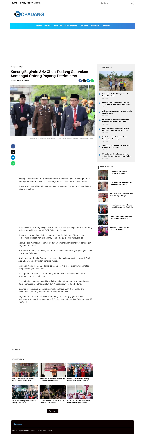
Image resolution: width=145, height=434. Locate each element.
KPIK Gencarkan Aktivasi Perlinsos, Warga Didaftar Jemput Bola (24, 379)
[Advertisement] (72, 47)
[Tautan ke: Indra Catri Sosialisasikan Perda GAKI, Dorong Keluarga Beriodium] (103, 197)
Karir (33, 431)
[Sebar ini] (80, 80)
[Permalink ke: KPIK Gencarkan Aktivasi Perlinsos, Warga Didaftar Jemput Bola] (25, 370)
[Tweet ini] (84, 80)
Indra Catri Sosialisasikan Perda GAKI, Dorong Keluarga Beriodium (52, 379)
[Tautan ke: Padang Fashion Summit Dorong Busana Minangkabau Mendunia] (103, 209)
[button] (132, 3)
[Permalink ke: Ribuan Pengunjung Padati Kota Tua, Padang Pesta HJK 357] (25, 392)
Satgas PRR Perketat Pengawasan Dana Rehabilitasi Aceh (116, 95)
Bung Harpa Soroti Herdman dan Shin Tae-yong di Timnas (121, 183)
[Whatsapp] (92, 80)
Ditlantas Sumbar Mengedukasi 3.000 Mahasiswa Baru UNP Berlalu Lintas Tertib (115, 129)
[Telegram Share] (88, 80)
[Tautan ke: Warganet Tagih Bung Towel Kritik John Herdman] (103, 231)
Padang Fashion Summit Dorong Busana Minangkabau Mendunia (78, 379)
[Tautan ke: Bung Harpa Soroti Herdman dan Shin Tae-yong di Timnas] (103, 186)
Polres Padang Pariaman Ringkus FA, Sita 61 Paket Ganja (117, 112)
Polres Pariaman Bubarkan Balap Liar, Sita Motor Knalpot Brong (52, 401)
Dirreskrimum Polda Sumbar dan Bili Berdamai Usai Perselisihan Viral (115, 120)
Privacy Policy (41, 431)
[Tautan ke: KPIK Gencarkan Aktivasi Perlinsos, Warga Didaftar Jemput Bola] (103, 175)
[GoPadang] (29, 14)
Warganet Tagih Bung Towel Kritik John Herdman (119, 228)
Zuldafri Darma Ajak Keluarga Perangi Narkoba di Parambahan (116, 146)
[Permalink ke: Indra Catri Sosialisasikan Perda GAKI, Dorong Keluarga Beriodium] (52, 370)
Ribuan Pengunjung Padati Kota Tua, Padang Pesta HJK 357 (24, 401)
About (50, 431)
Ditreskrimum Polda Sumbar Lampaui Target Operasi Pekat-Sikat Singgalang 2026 (116, 104)
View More (53, 411)
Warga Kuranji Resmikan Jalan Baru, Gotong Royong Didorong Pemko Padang (116, 155)
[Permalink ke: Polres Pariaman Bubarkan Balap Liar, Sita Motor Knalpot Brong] (52, 392)
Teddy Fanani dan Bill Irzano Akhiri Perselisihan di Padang (114, 138)
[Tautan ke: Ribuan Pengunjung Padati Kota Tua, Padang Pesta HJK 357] (103, 220)
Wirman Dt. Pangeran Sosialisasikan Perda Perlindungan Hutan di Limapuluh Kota (79, 402)
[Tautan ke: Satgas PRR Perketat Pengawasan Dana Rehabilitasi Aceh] (116, 81)
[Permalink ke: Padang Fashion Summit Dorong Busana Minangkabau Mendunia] (80, 370)
